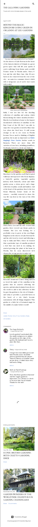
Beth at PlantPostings (18, 370)
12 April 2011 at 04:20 (17, 371)
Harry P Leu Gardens (19, 316)
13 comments (12, 503)
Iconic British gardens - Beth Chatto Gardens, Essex (17, 455)
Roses (27, 316)
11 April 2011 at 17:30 (17, 331)
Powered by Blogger (20, 517)
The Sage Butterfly (17, 329)
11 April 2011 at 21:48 (21, 349)
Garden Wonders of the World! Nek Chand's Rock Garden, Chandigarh (18, 497)
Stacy (12, 349)
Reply (12, 345)
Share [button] (5, 313)
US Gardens (6, 319)
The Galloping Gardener (16, 7)
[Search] (33, 3)
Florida (10, 316)
